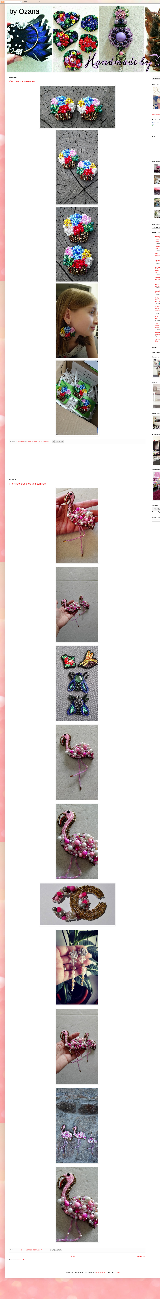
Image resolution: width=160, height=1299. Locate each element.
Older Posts (141, 1256)
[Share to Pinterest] (62, 441)
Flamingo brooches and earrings (27, 483)
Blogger (117, 1272)
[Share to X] (58, 441)
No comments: (45, 441)
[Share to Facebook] (60, 441)
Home (73, 1256)
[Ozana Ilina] (153, 125)
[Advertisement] (77, 461)
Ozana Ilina (155, 122)
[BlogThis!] (55, 441)
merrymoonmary (101, 1272)
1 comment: (44, 1250)
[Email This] (53, 441)
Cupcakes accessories (22, 81)
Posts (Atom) (22, 1260)
